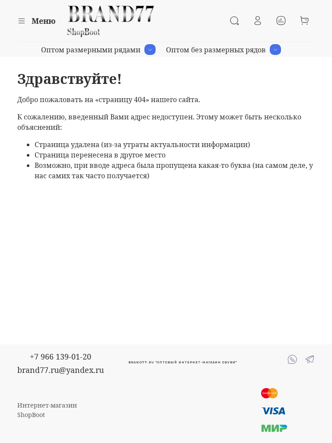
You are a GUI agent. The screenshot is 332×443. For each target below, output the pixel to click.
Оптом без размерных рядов (216, 50)
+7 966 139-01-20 (60, 356)
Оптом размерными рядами (90, 50)
